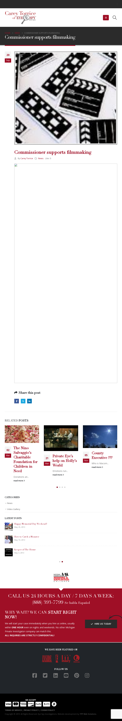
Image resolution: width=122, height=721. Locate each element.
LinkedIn (29, 401)
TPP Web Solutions (88, 714)
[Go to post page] (22, 434)
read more (19, 480)
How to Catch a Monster (26, 537)
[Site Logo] (21, 17)
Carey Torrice (26, 158)
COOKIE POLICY (48, 710)
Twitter (23, 401)
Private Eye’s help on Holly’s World (65, 461)
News (41, 158)
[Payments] (31, 702)
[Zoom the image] (61, 574)
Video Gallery (13, 509)
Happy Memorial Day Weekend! (30, 524)
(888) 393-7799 (47, 602)
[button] (106, 17)
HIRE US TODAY (102, 623)
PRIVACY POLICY (31, 710)
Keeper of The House (25, 550)
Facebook (16, 401)
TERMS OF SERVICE (13, 710)
